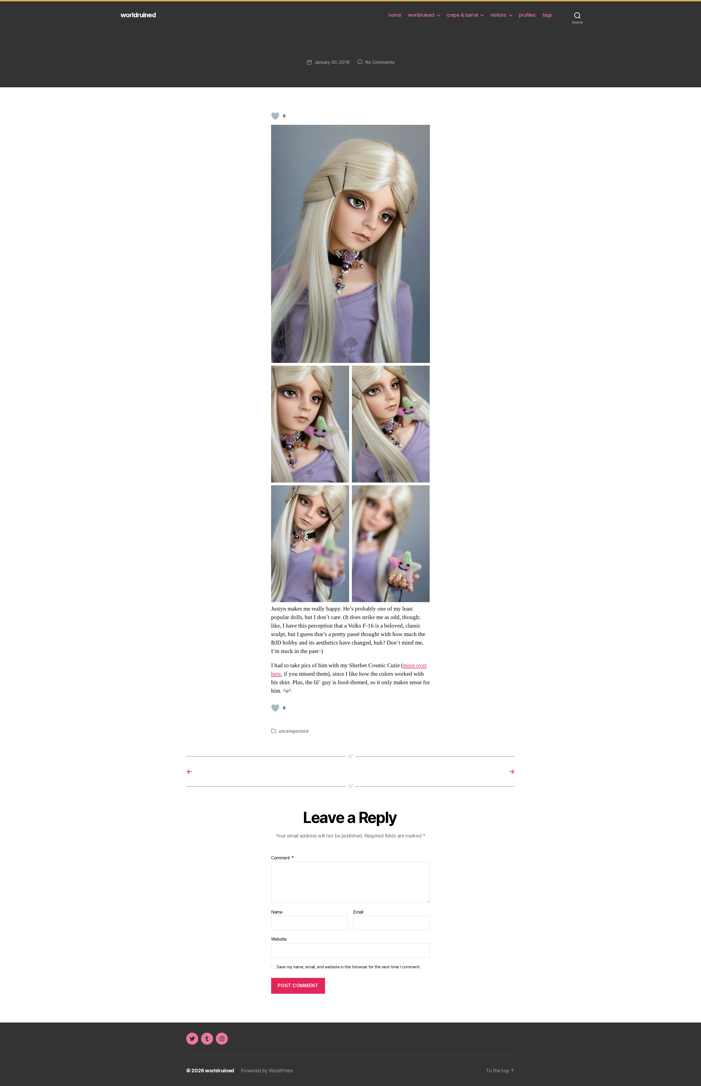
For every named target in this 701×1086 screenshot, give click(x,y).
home (395, 15)
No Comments (379, 62)
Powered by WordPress (267, 1070)
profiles (527, 15)
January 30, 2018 (332, 62)
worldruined (138, 15)
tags (547, 15)
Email (358, 912)
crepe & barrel (462, 15)
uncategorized (293, 731)
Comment (282, 858)
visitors (498, 15)
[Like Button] (275, 116)
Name (277, 912)
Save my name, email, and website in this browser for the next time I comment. (349, 966)
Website (279, 939)
